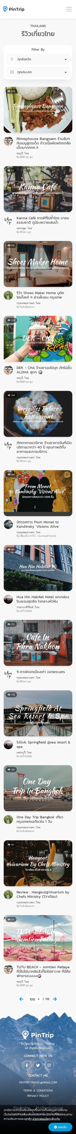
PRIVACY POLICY (38, 1096)
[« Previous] (21, 999)
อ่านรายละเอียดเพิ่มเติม (46, 1119)
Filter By (38, 49)
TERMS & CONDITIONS (38, 1090)
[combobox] (38, 59)
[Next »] (54, 999)
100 (32, 999)
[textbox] (38, 59)
